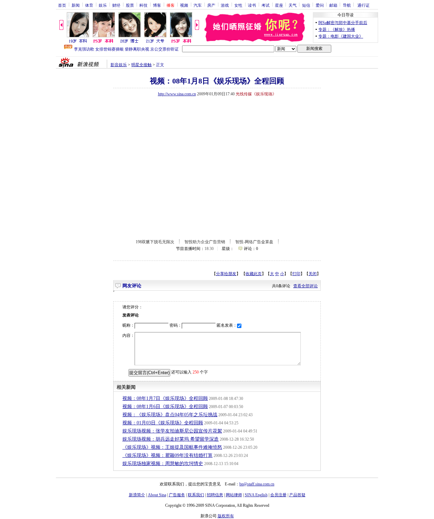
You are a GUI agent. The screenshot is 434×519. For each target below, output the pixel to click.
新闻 (76, 5)
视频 (184, 5)
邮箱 (333, 5)
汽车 (198, 5)
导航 (347, 5)
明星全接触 (141, 64)
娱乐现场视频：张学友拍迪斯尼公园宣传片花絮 (172, 431)
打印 (296, 273)
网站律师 (234, 495)
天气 (293, 5)
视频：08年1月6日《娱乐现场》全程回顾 (165, 406)
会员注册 (278, 495)
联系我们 (196, 495)
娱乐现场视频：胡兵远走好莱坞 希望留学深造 (170, 439)
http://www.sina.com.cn (177, 94)
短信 (306, 5)
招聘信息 (215, 495)
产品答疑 (297, 495)
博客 (157, 5)
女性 (238, 5)
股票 (130, 5)
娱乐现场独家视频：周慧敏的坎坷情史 (162, 463)
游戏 (225, 5)
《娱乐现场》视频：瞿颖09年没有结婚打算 (167, 455)
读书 (252, 5)
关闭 (313, 273)
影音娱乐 (119, 64)
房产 (211, 5)
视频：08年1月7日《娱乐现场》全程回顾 (165, 398)
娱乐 (103, 5)
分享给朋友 (226, 273)
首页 (62, 5)
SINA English (256, 495)
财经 (116, 5)
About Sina (157, 495)
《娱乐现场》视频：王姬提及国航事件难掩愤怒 (172, 447)
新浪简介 (137, 495)
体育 (89, 5)
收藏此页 (253, 273)
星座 (279, 5)
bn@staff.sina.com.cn (256, 484)
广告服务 (177, 495)
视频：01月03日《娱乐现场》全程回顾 (162, 422)
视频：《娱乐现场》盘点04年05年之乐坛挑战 (169, 414)
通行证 (363, 5)
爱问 (320, 5)
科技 (143, 5)
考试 (265, 5)
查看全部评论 (305, 286)
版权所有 (226, 516)
